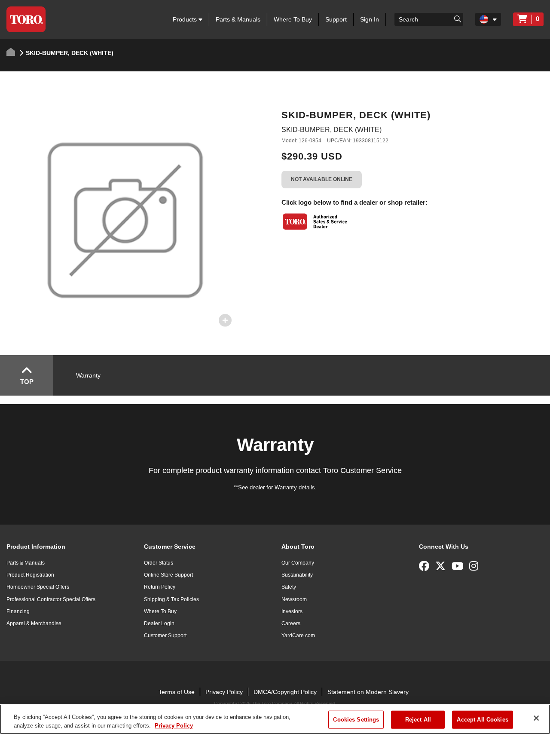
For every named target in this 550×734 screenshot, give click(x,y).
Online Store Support (168, 575)
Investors (291, 611)
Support (336, 19)
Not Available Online (321, 179)
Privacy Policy (224, 691)
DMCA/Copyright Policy (285, 691)
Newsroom (294, 599)
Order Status (158, 563)
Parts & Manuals (238, 19)
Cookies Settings (356, 719)
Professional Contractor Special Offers (50, 599)
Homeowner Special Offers (37, 587)
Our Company (297, 563)
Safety (288, 587)
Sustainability (297, 575)
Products (186, 19)
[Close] (536, 718)
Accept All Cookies (482, 719)
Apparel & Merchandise (33, 623)
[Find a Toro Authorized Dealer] (315, 221)
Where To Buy (293, 19)
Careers (290, 623)
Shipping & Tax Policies (171, 599)
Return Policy (159, 587)
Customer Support (165, 636)
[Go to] (457, 18)
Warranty (88, 375)
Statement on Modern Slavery (368, 691)
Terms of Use (177, 691)
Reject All (418, 719)
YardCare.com (298, 636)
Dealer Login (159, 623)
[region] (275, 719)
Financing (18, 611)
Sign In (369, 19)
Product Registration (30, 575)
